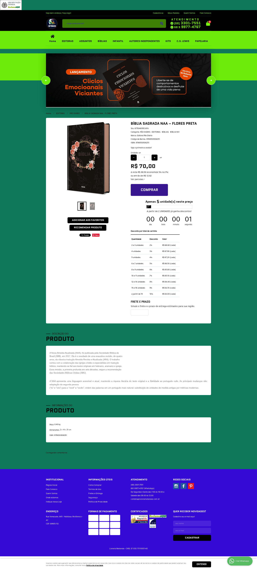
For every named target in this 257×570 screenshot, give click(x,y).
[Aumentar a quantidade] (155, 158)
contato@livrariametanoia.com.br (145, 497)
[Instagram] (176, 484)
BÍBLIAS (102, 41)
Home (52, 41)
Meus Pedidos (173, 13)
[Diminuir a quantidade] (134, 158)
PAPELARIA (201, 41)
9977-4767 (187, 27)
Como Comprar (95, 483)
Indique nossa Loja (54, 500)
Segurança (93, 495)
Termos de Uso (94, 487)
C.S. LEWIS (183, 41)
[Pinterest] (191, 484)
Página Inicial (51, 483)
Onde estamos (52, 495)
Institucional (55, 477)
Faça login (66, 13)
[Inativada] (152, 521)
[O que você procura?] (161, 23)
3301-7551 (187, 23)
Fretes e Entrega (95, 491)
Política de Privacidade (98, 500)
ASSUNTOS (85, 41)
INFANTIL (118, 41)
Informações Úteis (100, 477)
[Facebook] (184, 484)
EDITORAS (67, 41)
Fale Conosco (205, 13)
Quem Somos (189, 13)
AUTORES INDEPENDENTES (144, 41)
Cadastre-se (158, 13)
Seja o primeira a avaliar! (141, 147)
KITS (168, 41)
